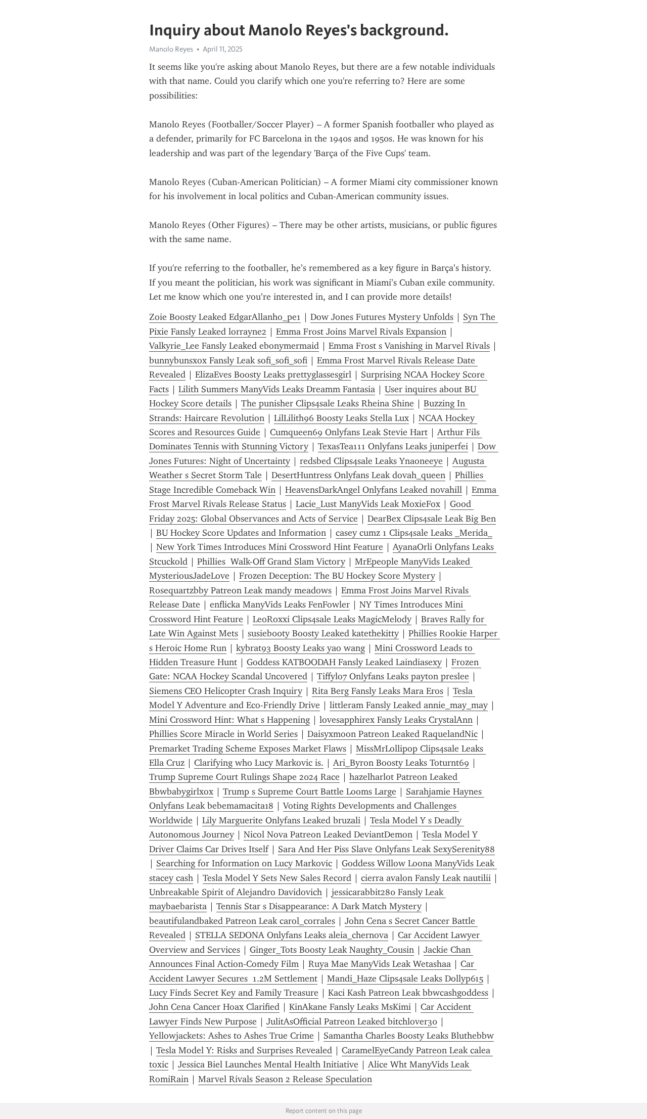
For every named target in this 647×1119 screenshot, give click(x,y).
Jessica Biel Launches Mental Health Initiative (268, 1064)
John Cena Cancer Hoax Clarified (214, 1006)
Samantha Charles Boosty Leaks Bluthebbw (409, 1035)
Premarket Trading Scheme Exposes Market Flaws (247, 748)
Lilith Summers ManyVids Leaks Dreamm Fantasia (276, 389)
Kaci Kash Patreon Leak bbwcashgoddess (408, 992)
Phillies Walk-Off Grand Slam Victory (271, 561)
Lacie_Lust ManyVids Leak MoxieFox (368, 503)
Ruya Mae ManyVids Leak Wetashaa (379, 963)
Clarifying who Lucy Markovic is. (259, 762)
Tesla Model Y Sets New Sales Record (277, 877)
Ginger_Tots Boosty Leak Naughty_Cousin (332, 949)
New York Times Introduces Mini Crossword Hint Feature (269, 546)
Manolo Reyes (171, 49)
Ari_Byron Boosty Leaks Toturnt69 (401, 762)
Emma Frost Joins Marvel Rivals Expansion (361, 331)
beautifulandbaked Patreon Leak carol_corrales (242, 920)
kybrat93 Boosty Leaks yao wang (300, 648)
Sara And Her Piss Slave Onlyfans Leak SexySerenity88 (386, 849)
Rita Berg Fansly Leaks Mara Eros (377, 690)
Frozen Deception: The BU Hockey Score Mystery (337, 575)
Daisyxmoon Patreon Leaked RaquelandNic (392, 733)
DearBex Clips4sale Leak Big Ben (431, 518)
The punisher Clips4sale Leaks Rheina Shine (327, 403)
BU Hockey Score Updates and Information (241, 532)
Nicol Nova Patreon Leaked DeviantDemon (328, 834)
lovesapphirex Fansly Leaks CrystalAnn (396, 719)
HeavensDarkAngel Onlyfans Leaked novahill (373, 489)
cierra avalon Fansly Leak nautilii (426, 877)
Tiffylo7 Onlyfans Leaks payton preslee (393, 676)
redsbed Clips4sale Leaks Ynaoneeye (371, 461)
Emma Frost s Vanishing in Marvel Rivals (409, 345)
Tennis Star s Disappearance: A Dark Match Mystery (319, 906)
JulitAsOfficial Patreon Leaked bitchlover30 (351, 1021)
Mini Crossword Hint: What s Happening (229, 719)
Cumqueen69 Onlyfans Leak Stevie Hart (349, 432)
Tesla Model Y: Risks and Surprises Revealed (244, 1050)
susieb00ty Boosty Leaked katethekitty (323, 633)
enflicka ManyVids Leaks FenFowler (280, 604)
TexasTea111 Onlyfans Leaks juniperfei (393, 446)
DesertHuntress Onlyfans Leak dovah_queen (358, 475)
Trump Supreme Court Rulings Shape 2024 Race (244, 776)
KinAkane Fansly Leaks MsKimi (350, 1006)
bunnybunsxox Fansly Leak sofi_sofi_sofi (228, 360)
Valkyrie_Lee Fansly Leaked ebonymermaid (234, 345)
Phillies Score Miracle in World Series (223, 733)
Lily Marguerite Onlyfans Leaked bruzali (281, 820)
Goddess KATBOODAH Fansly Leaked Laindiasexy (344, 662)
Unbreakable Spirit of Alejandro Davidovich (235, 892)
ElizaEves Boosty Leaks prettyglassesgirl (273, 374)
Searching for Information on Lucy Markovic (244, 863)
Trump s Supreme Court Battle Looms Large (309, 791)
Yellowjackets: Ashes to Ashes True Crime (231, 1035)
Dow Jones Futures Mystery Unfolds (381, 316)
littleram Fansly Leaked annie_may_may (409, 705)
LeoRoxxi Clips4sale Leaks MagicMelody (332, 619)
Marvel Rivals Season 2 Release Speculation (285, 1079)
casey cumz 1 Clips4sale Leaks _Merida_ (414, 532)
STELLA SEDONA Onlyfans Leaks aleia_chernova (291, 935)
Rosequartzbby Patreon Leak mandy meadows (240, 590)
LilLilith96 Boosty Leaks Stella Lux (341, 418)
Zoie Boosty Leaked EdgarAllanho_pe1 (225, 316)
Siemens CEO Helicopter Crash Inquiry (225, 690)
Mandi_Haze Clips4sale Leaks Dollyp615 (405, 978)
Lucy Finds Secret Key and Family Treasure (233, 992)
